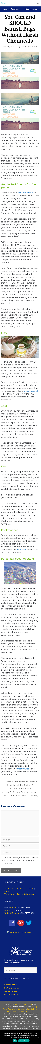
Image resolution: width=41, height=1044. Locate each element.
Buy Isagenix (31, 9)
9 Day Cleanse (11, 995)
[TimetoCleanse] (3, 3)
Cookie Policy (32, 1009)
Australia (8, 910)
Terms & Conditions (26, 894)
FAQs (6, 891)
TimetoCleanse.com (23, 1004)
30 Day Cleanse (11, 988)
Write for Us (10, 894)
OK (15, 1041)
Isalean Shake (10, 991)
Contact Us (20, 888)
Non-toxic (21, 550)
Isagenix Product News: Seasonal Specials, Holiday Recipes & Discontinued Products (21, 785)
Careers (30, 888)
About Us (8, 888)
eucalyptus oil (31, 391)
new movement (26, 193)
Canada (14, 908)
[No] (38, 1037)
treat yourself (23, 769)
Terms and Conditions (17, 1009)
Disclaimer (11, 1011)
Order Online (10, 985)
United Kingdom (12, 913)
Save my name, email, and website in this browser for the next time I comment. (20, 861)
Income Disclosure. (26, 1011)
